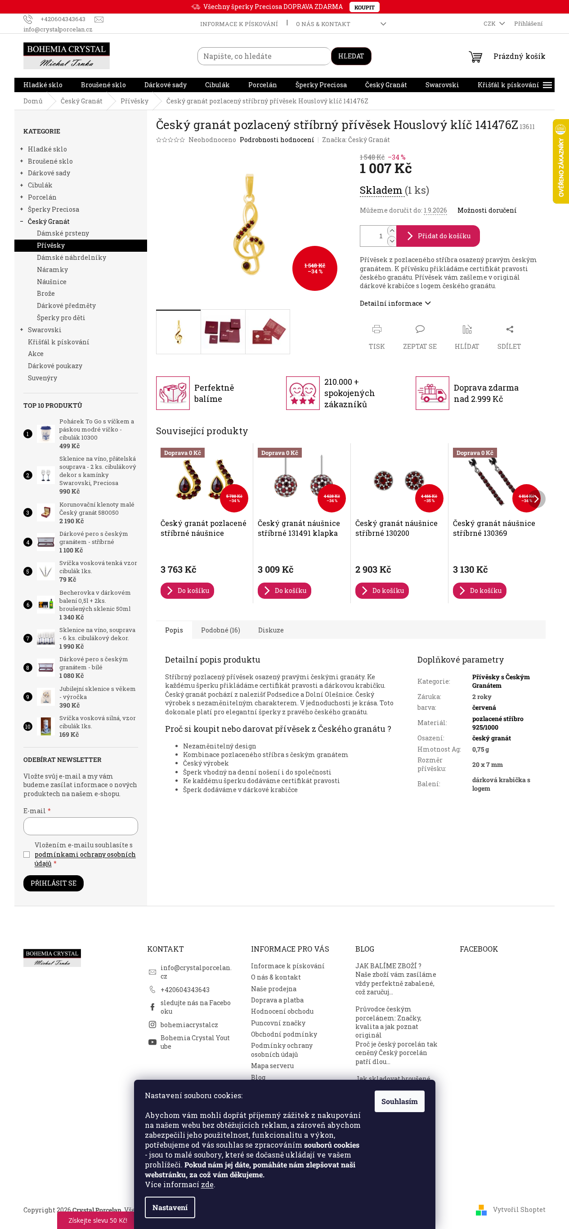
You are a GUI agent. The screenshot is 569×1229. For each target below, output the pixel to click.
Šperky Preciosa (53, 209)
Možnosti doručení (487, 210)
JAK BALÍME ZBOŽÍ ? (388, 966)
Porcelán (42, 197)
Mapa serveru (272, 1065)
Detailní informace (391, 303)
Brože (46, 293)
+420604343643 (185, 989)
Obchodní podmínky (284, 1034)
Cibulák (40, 185)
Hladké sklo (47, 149)
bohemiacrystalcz (189, 1024)
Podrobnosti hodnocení (277, 139)
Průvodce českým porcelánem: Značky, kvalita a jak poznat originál (388, 1022)
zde (207, 1184)
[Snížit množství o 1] (391, 241)
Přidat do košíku (444, 236)
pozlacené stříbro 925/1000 (498, 722)
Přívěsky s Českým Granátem (501, 681)
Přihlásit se (53, 883)
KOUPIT (364, 7)
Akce (36, 353)
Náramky (52, 269)
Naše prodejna (273, 988)
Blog (258, 1077)
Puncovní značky (278, 1023)
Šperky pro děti (61, 317)
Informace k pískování (239, 24)
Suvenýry (42, 378)
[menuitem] (43, 85)
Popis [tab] (174, 630)
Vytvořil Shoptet (519, 1209)
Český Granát (49, 221)
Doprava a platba (277, 1000)
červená (484, 707)
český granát (491, 738)
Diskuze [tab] (271, 630)
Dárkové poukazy (55, 365)
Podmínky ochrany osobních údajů (282, 1049)
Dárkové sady (49, 173)
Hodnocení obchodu (282, 1011)
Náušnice (52, 281)
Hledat (351, 56)
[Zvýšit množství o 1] (391, 231)
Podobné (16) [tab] (220, 630)
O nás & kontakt (323, 24)
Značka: (356, 139)
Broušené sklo (50, 161)
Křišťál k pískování (59, 342)
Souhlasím (399, 1101)
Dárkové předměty (66, 305)
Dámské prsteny (63, 233)
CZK (490, 23)
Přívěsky (51, 245)
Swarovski (45, 329)
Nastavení (170, 1207)
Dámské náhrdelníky (71, 257)
